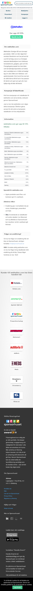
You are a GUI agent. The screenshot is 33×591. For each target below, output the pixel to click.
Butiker (8, 11)
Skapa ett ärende (8, 508)
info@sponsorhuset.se (17, 244)
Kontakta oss (7, 488)
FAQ (5, 491)
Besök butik (16, 37)
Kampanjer (24, 14)
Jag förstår (17, 587)
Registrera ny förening (10, 498)
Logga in (24, 18)
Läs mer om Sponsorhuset (11, 493)
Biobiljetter (24, 11)
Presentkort (8, 14)
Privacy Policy (8, 496)
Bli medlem (8, 18)
